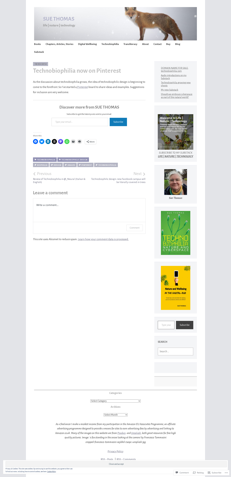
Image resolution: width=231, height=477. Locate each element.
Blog (177, 44)
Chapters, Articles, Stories (59, 44)
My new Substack (169, 90)
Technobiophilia (110, 44)
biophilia (42, 165)
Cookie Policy (51, 471)
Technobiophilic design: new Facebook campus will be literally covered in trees (118, 177)
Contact (157, 44)
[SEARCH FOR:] (175, 351)
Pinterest (82, 87)
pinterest (87, 165)
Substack (39, 52)
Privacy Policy (115, 451)
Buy (168, 44)
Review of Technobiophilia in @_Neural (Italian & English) (59, 177)
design (57, 165)
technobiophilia (107, 165)
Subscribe (118, 122)
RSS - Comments (126, 459)
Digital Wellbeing (87, 44)
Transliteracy (130, 44)
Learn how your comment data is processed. (103, 239)
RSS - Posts (107, 459)
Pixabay (121, 433)
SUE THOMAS (58, 19)
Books (37, 44)
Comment (135, 227)
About (145, 44)
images (71, 165)
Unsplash (136, 433)
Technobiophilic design (74, 160)
